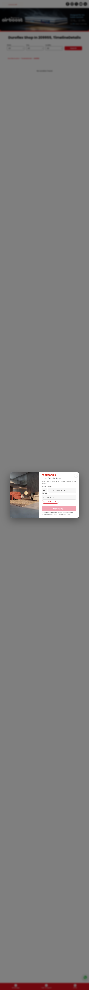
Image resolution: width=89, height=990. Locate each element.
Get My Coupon (59, 509)
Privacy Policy (66, 514)
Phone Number (47, 486)
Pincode (45, 493)
